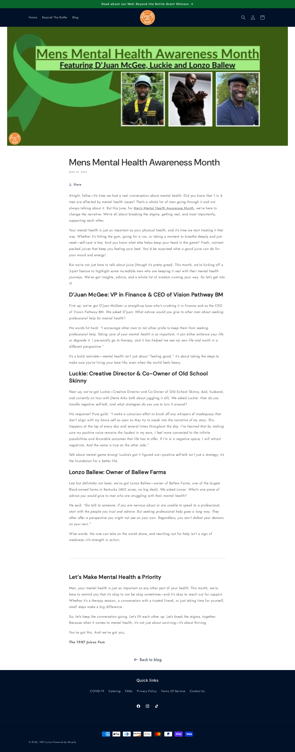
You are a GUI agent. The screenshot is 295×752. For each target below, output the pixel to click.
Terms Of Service (173, 691)
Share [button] (77, 184)
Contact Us (197, 691)
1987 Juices (45, 742)
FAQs (128, 691)
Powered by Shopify (64, 742)
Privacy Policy (147, 691)
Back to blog (151, 659)
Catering (115, 691)
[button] (243, 17)
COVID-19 (97, 691)
